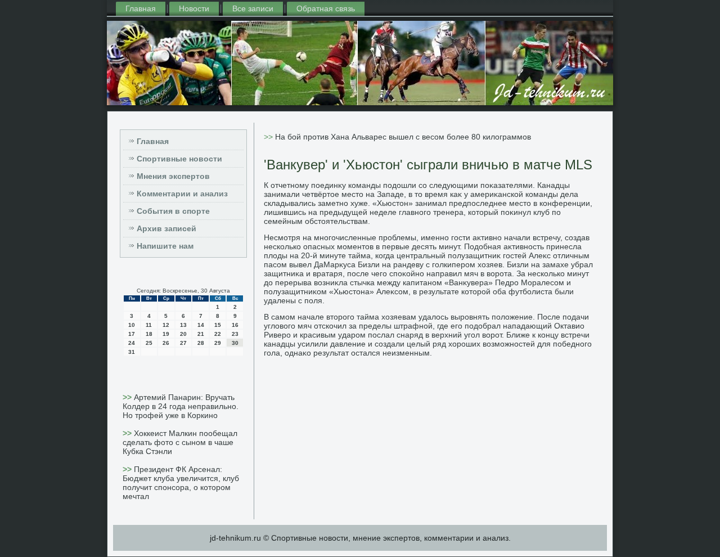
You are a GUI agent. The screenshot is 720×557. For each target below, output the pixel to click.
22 (217, 334)
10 (131, 325)
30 (235, 343)
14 (200, 325)
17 (131, 334)
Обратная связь (325, 8)
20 (183, 334)
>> (128, 397)
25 (149, 343)
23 (235, 334)
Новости (194, 8)
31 (131, 352)
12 (166, 325)
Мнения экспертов (173, 176)
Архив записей (166, 228)
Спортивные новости (179, 158)
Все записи (252, 8)
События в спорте (173, 210)
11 (149, 325)
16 (235, 325)
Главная (140, 8)
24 (131, 343)
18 (149, 334)
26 (166, 343)
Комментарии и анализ (182, 193)
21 (200, 334)
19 (166, 334)
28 (200, 343)
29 (217, 343)
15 (217, 325)
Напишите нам (165, 245)
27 (183, 343)
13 (183, 325)
